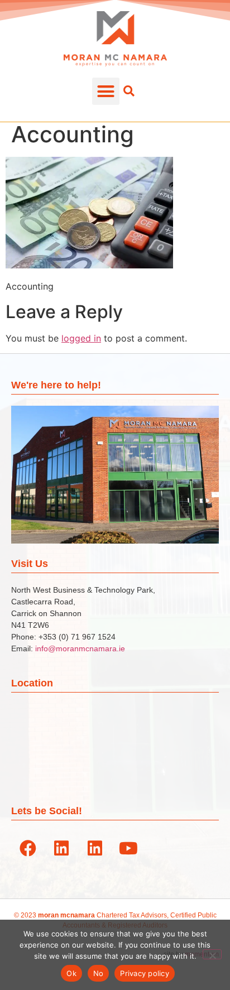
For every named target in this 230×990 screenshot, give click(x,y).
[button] (106, 91)
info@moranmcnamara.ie (80, 648)
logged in (81, 338)
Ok (71, 973)
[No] (212, 954)
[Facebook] (28, 848)
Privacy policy (144, 973)
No (98, 973)
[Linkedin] (61, 848)
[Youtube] (128, 848)
